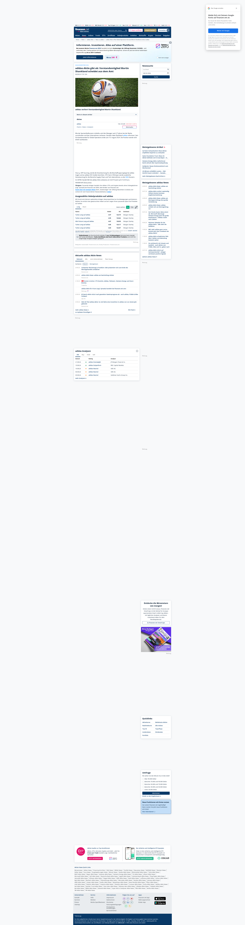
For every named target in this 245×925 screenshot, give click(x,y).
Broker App (142, 902)
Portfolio (145, 735)
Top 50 (144, 729)
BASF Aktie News (80, 874)
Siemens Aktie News (121, 884)
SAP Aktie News (94, 876)
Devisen (158, 36)
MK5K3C (82, 232)
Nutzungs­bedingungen (114, 904)
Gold (163, 25)
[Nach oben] (167, 923)
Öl (154, 25)
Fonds (98, 36)
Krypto (150, 36)
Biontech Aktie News (92, 880)
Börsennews (78, 870)
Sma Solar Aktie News (110, 886)
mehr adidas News (81, 310)
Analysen (90, 127)
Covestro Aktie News (106, 884)
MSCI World (98, 25)
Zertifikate (111, 36)
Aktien (77, 36)
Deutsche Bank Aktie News (109, 876)
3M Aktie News (79, 890)
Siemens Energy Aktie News (122, 874)
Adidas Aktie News (161, 884)
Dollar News (78, 872)
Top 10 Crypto (111, 25)
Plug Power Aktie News (157, 876)
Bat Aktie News (79, 888)
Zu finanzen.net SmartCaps (156, 623)
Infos (109, 192)
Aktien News (88, 870)
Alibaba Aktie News (142, 886)
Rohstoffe (142, 36)
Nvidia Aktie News (124, 872)
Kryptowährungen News (100, 872)
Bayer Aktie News (92, 874)
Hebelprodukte (122, 36)
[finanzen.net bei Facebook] (127, 898)
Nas (124, 25)
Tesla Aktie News (153, 872)
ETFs (103, 36)
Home (77, 39)
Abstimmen (156, 793)
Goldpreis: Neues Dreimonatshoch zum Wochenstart (155, 167)
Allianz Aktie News (149, 874)
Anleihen (133, 36)
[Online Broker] (82, 31)
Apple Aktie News (124, 876)
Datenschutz (111, 900)
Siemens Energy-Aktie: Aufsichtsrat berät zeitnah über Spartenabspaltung (155, 162)
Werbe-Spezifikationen (98, 902)
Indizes (90, 36)
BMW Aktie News (91, 888)
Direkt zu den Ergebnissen (151, 796)
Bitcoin (134, 25)
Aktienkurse (146, 722)
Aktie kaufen (129, 127)
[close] (236, 8)
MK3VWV (135, 230)
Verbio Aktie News (152, 888)
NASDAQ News (150, 870)
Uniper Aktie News (92, 882)
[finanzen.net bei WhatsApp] (126, 906)
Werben (93, 900)
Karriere (77, 900)
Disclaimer (110, 902)
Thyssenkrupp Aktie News (108, 880)
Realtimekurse (147, 725)
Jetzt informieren (89, 57)
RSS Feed (131, 310)
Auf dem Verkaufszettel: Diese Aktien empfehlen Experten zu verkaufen (154, 152)
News (84, 36)
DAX (76, 25)
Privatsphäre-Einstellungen (111, 907)
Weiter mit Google (223, 31)
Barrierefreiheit (111, 910)
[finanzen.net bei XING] (131, 902)
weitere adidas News (149, 257)
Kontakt (77, 897)
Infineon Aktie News (95, 878)
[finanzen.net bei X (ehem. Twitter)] (124, 902)
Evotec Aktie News (105, 882)
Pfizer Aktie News (151, 882)
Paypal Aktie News (109, 878)
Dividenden (159, 732)
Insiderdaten (146, 732)
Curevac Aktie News (135, 884)
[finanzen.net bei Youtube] (131, 898)
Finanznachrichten (99, 870)
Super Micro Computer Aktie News (123, 888)
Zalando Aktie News (104, 888)
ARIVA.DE (121, 923)
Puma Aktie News (148, 884)
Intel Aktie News (80, 884)
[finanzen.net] (82, 29)
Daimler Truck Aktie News (94, 886)
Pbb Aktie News (140, 888)
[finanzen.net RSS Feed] (129, 906)
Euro (145, 25)
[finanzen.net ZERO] (162, 48)
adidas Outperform (95, 365)
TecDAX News (128, 870)
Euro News (87, 872)
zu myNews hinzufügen (83, 312)
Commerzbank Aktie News (140, 876)
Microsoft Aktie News (81, 876)
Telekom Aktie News (156, 886)
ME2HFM (77, 232)
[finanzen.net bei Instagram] (124, 898)
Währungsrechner (144, 900)
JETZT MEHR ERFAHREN (144, 858)
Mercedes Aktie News (125, 880)
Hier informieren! (148, 812)
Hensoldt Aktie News (81, 878)
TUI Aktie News (137, 874)
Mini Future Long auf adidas (84, 221)
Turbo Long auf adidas (82, 215)
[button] (135, 30)
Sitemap (77, 904)
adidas (79, 124)
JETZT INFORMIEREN (95, 858)
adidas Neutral (93, 368)
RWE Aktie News (121, 878)
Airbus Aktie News (161, 878)
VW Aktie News (90, 890)
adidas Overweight (95, 362)
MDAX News (118, 870)
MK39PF (130, 230)
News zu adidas (100, 39)
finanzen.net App (143, 897)
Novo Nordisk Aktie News (137, 882)
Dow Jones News (139, 870)
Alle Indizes (159, 725)
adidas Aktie (90, 39)
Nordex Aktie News (140, 880)
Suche (156, 77)
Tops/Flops (158, 729)
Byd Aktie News (79, 880)
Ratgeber (166, 36)
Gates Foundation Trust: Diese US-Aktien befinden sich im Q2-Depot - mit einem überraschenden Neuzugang (155, 157)
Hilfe (92, 897)
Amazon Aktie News (105, 874)
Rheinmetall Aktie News (139, 872)
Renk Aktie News (133, 878)
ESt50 (86, 25)
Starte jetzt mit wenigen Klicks (85, 190)
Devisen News (161, 870)
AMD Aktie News (80, 882)
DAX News (110, 870)
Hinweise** (108, 232)
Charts (79, 127)
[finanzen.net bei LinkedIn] (127, 902)
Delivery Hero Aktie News (127, 886)
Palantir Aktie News (92, 884)
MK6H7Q (87, 232)
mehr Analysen (80, 378)
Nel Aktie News (79, 886)
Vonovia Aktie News (153, 880)
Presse (77, 902)
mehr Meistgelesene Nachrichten (153, 176)
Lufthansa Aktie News (147, 878)
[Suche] (126, 30)
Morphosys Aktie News (120, 882)
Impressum (110, 897)
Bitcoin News (113, 872)
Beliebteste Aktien (161, 722)
